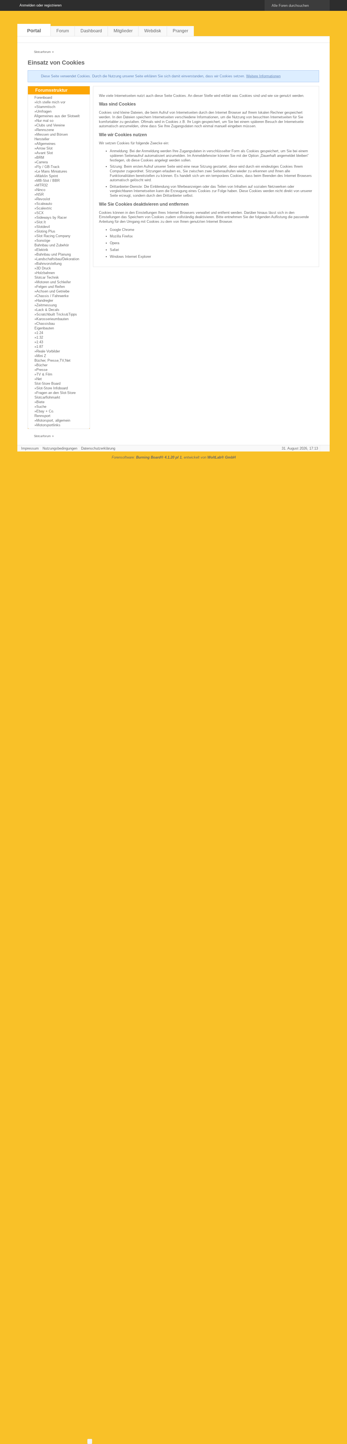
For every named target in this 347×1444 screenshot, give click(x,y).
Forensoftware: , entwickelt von (174, 457)
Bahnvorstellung (49, 264)
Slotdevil (43, 227)
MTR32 (42, 185)
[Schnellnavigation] (316, 39)
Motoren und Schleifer (53, 282)
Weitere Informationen (263, 76)
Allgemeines (46, 144)
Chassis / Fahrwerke (52, 296)
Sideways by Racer (51, 217)
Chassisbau (45, 324)
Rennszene (45, 130)
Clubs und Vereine (50, 125)
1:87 (39, 347)
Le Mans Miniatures (51, 171)
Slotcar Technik (46, 277)
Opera (114, 243)
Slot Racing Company (53, 236)
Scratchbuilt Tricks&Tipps (56, 314)
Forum (62, 30)
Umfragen (44, 111)
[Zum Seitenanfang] (324, 448)
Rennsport (42, 416)
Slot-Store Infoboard (52, 388)
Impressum (30, 448)
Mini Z (41, 356)
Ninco (40, 190)
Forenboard (43, 98)
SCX (40, 213)
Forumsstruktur (51, 90)
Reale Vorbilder (48, 351)
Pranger (180, 30)
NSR (40, 194)
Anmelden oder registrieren (41, 5)
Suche (41, 407)
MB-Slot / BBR (48, 181)
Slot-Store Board (47, 383)
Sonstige (43, 240)
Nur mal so (44, 121)
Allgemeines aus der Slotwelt (57, 116)
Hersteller (41, 139)
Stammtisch (45, 107)
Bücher (41, 365)
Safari (114, 250)
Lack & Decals (47, 310)
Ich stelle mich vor (50, 102)
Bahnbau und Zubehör (51, 245)
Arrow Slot (44, 148)
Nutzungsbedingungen (60, 448)
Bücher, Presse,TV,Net (52, 360)
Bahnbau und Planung (53, 254)
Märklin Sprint (47, 176)
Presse (41, 370)
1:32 (39, 337)
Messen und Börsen (52, 134)
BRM (40, 157)
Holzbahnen (45, 273)
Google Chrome (122, 230)
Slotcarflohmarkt (47, 397)
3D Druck (43, 268)
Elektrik (42, 250)
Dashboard (91, 30)
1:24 (39, 333)
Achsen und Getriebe (52, 291)
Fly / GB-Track (48, 167)
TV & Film (44, 374)
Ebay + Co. (45, 411)
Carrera (42, 162)
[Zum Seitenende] (324, 39)
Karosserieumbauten (52, 319)
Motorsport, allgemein (53, 420)
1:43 (39, 342)
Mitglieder (123, 30)
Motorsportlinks (48, 425)
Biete (40, 402)
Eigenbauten (44, 328)
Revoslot (43, 199)
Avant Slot (44, 153)
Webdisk (152, 30)
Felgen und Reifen (50, 287)
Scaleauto (44, 204)
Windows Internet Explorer (130, 257)
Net (39, 379)
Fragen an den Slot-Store (56, 393)
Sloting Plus (45, 231)
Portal (34, 30)
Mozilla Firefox (121, 236)
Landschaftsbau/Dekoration (57, 259)
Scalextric (44, 208)
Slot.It (41, 222)
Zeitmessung (46, 305)
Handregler (44, 300)
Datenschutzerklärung (98, 448)
